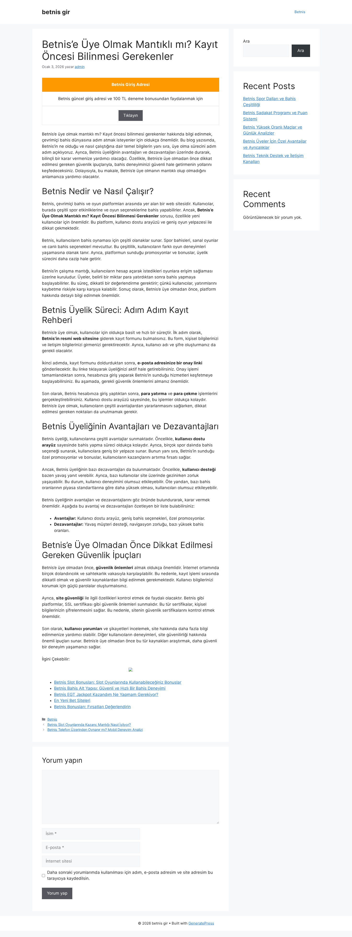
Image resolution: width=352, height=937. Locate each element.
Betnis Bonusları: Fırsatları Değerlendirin (92, 706)
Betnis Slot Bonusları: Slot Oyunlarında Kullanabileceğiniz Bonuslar (117, 682)
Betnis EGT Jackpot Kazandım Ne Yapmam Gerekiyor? (106, 694)
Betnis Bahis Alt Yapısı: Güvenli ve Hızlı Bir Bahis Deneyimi (109, 688)
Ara (246, 41)
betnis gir (56, 12)
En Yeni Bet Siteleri (72, 700)
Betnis (300, 12)
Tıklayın (130, 115)
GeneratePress (201, 923)
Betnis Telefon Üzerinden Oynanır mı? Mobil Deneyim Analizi (95, 730)
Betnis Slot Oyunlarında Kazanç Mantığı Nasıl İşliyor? (89, 725)
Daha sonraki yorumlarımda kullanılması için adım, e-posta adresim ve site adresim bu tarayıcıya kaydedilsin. (130, 875)
